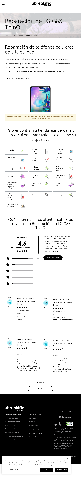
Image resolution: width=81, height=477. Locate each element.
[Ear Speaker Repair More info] (64, 168)
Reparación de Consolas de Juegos (15, 439)
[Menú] (3, 4)
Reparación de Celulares (12, 429)
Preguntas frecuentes (35, 433)
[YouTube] (56, 425)
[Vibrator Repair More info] (16, 176)
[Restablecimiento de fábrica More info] (16, 205)
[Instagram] (61, 425)
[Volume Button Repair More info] (40, 159)
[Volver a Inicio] (43, 4)
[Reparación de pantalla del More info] (64, 184)
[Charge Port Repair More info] (40, 194)
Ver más (40, 389)
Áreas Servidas (33, 425)
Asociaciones (33, 418)
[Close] (67, 458)
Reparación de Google (12, 425)
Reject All (46, 469)
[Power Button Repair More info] (40, 168)
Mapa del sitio (72, 456)
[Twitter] (60, 423)
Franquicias (32, 421)
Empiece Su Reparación (13, 414)
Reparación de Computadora (14, 436)
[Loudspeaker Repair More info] (16, 168)
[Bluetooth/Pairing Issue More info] (40, 184)
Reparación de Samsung (12, 421)
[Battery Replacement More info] (16, 196)
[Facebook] (56, 423)
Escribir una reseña (53, 257)
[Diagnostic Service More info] (16, 151)
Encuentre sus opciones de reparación (20, 78)
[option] (22, 309)
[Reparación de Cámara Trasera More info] (16, 160)
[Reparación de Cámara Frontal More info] (64, 151)
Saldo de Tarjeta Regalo (36, 437)
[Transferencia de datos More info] (64, 176)
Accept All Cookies (61, 469)
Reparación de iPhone (11, 418)
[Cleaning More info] (64, 194)
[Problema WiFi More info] (40, 176)
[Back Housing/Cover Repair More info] (40, 151)
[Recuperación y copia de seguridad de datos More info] (16, 185)
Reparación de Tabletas (12, 432)
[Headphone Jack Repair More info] (64, 160)
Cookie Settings (13, 469)
